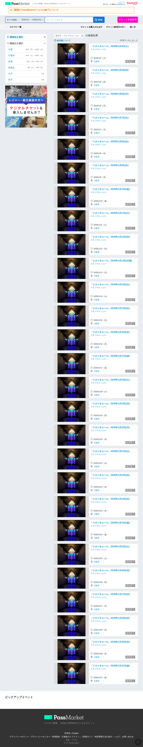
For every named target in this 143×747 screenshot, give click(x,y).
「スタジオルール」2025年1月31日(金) (110, 665)
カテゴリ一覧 (16, 27)
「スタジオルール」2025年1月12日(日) (110, 237)
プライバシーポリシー (19, 737)
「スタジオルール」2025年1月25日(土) (110, 546)
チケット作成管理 (128, 19)
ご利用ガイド (87, 737)
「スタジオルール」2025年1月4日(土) (109, 46)
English (75, 733)
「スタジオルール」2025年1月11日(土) (110, 213)
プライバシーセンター (40, 737)
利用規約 (56, 737)
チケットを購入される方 (91, 27)
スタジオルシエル (98, 49)
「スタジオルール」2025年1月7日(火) (109, 117)
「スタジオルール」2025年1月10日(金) (110, 189)
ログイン (121, 2)
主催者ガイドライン (70, 737)
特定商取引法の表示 (103, 737)
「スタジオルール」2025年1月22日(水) (110, 475)
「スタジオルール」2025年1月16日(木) (110, 332)
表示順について (64, 40)
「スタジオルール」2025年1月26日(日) (110, 570)
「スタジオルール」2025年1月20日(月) (110, 427)
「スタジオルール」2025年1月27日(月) (110, 594)
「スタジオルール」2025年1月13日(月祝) (111, 260)
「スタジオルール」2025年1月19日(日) (110, 403)
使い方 (133, 27)
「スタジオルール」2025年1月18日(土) (110, 380)
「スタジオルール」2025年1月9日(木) (109, 165)
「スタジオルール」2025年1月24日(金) (110, 522)
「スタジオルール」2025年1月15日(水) (110, 308)
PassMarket (17, 3)
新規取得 (120, 4)
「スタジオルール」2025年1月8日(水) (109, 141)
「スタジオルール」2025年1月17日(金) (110, 356)
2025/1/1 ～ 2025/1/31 (31, 19)
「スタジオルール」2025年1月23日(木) (110, 499)
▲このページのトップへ (138, 742)
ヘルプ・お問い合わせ (124, 737)
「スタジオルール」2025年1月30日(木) (110, 642)
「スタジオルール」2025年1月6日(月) (109, 94)
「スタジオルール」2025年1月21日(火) (110, 451)
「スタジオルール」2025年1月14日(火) (110, 284)
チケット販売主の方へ (116, 27)
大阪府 (96, 61)
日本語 (67, 733)
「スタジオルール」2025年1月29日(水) (110, 618)
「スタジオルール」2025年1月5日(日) (109, 70)
